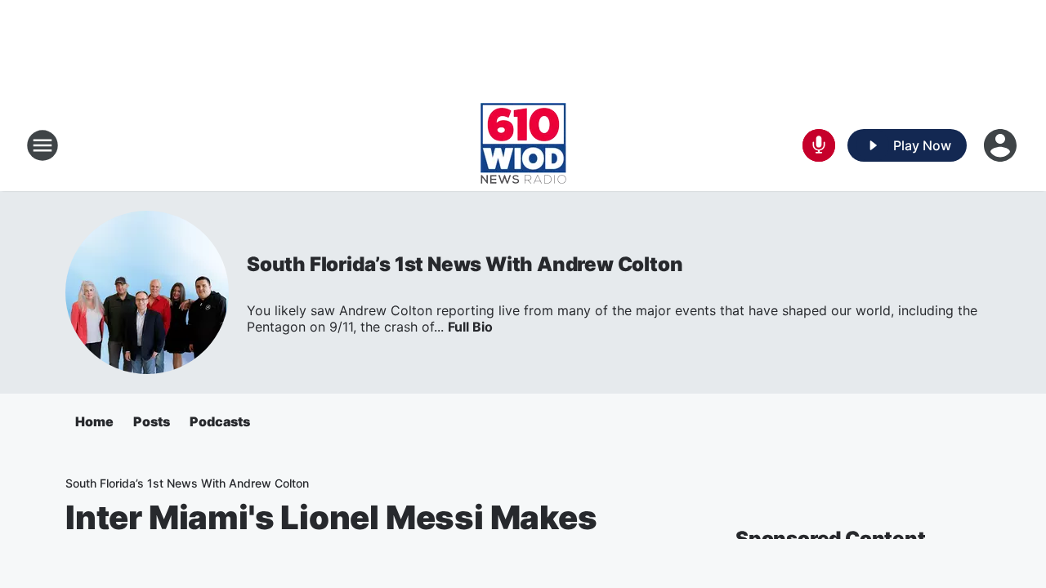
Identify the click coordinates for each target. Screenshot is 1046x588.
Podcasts (220, 421)
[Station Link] (523, 145)
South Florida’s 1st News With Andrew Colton (464, 264)
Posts (151, 421)
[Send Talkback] (818, 145)
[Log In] (1002, 145)
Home (94, 421)
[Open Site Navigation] (42, 145)
